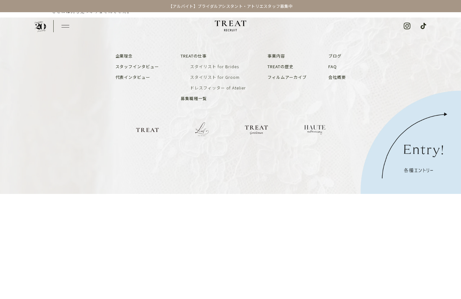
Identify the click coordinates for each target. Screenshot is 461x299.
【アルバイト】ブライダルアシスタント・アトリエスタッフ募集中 (230, 6)
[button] (65, 26)
